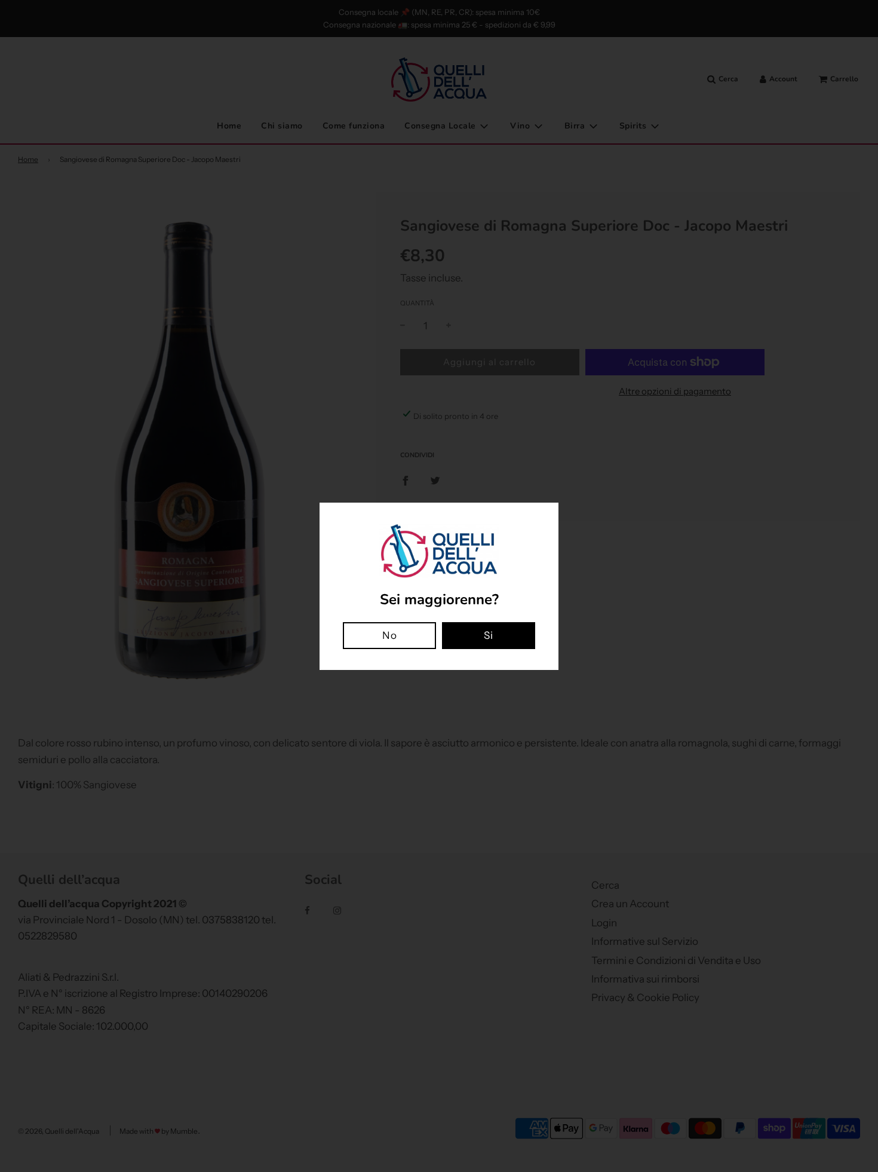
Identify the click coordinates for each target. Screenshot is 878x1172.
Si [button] (488, 635)
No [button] (389, 635)
